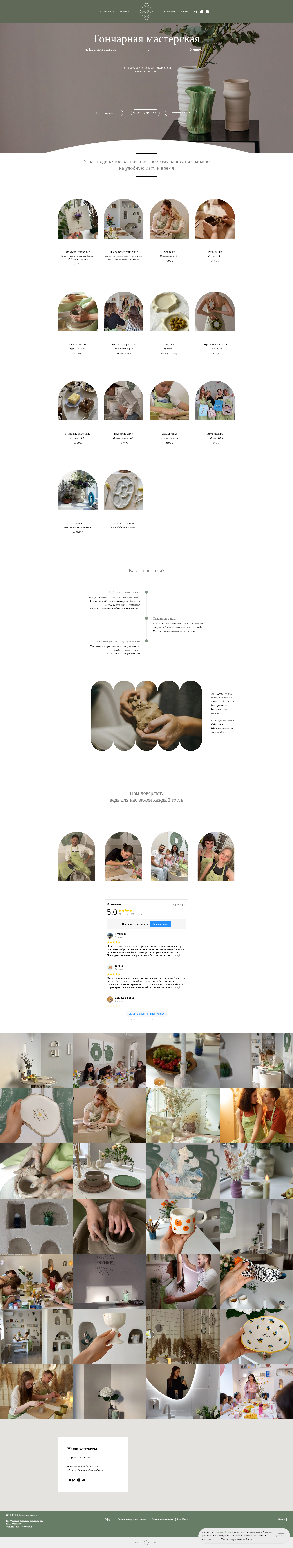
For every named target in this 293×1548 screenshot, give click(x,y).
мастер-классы (107, 11)
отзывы (184, 11)
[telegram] (196, 11)
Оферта (108, 1519)
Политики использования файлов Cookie (170, 1519)
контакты (124, 11)
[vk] (83, 1480)
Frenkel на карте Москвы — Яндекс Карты (146, 1020)
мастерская (169, 11)
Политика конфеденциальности (132, 1519)
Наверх (281, 1519)
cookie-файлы (224, 1532)
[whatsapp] (202, 11)
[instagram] (208, 11)
